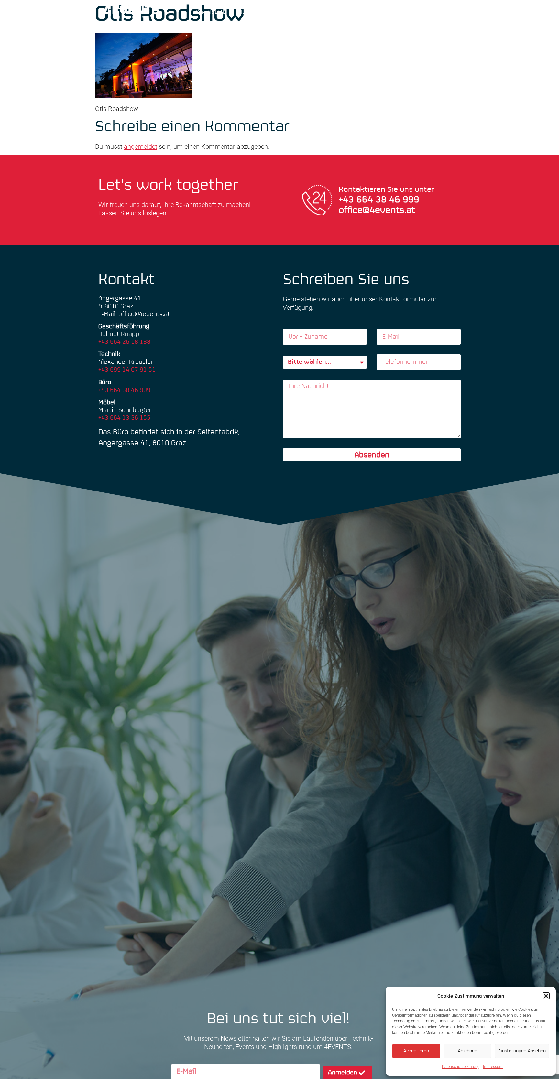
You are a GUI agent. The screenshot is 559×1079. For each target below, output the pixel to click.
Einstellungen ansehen (522, 1051)
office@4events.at (377, 211)
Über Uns (251, 12)
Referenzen (375, 12)
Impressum (493, 1066)
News (284, 12)
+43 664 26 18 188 (124, 342)
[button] (546, 996)
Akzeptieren (416, 1051)
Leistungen (321, 12)
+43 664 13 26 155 (124, 418)
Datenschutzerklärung (461, 1066)
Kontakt (415, 12)
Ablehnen (467, 1051)
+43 (347, 200)
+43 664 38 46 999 (124, 390)
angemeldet (140, 146)
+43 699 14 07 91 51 (127, 370)
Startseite (211, 12)
